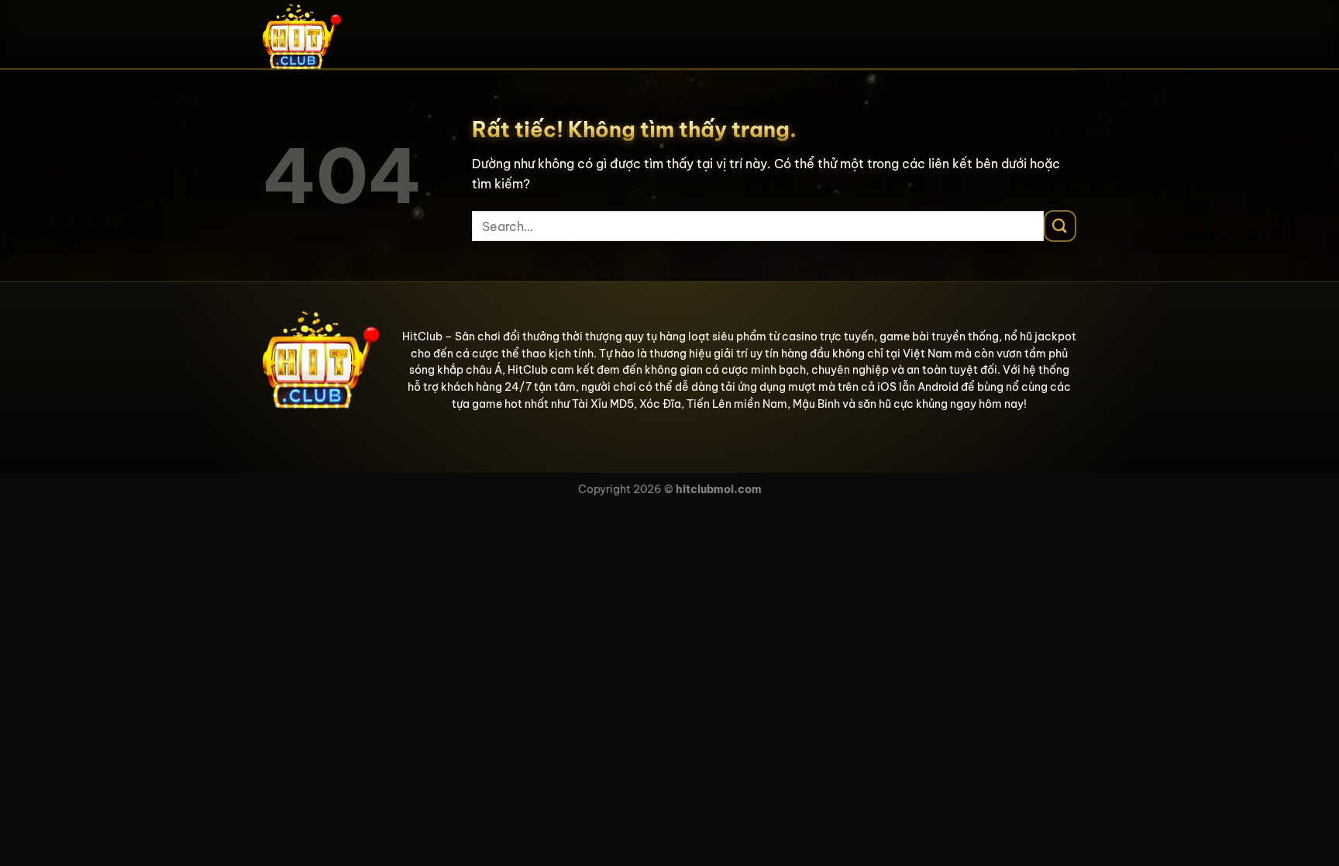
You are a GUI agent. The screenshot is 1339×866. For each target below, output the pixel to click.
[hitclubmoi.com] (340, 35)
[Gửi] (1060, 226)
